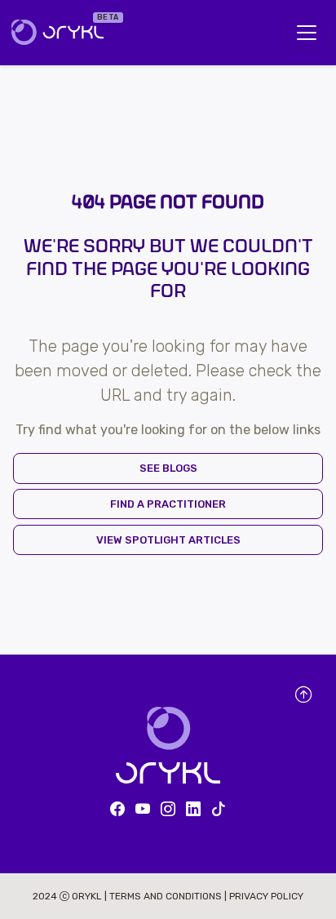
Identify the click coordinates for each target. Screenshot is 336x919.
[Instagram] (168, 810)
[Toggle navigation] (306, 32)
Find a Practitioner (168, 504)
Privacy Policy (266, 896)
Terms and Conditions (166, 896)
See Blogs (168, 468)
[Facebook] (117, 810)
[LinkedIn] (193, 810)
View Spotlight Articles (168, 540)
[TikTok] (218, 810)
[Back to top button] (303, 696)
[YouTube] (142, 810)
